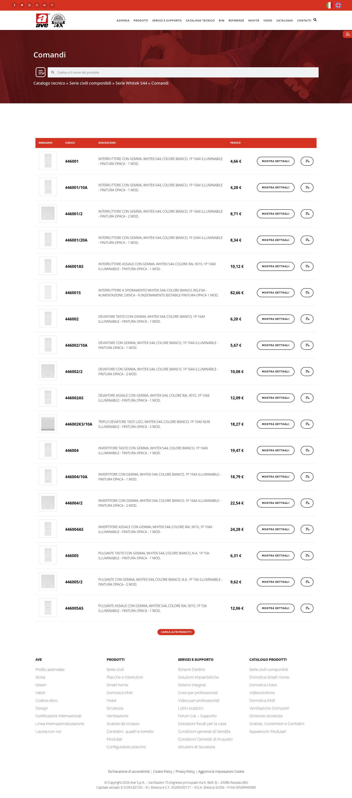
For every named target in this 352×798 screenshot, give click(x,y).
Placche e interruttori (125, 677)
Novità (253, 20)
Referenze (236, 20)
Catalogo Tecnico (200, 20)
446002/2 (73, 371)
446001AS (74, 266)
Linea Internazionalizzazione (59, 723)
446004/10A (76, 476)
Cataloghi (284, 20)
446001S (73, 292)
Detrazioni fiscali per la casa (202, 723)
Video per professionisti (198, 700)
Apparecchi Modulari (267, 731)
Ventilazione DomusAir (269, 708)
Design (41, 708)
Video (267, 20)
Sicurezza (115, 708)
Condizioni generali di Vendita (204, 731)
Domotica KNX (120, 692)
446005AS (74, 608)
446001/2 (73, 213)
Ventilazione (117, 716)
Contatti (304, 20)
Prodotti (141, 20)
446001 (72, 161)
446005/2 (73, 582)
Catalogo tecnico (49, 83)
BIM (221, 20)
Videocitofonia (262, 692)
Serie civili (115, 669)
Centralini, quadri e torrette (130, 731)
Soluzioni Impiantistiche (198, 677)
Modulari (114, 739)
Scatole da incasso (123, 723)
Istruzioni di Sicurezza (196, 747)
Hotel (111, 700)
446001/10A (76, 187)
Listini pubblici (190, 708)
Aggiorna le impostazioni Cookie (221, 771)
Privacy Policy (185, 771)
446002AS (74, 398)
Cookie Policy (162, 771)
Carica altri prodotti (176, 632)
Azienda (123, 20)
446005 (72, 555)
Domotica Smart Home (269, 677)
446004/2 (73, 503)
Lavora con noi (48, 731)
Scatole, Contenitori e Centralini (276, 723)
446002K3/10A (78, 424)
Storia (40, 677)
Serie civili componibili (90, 83)
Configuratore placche (126, 747)
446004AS (74, 529)
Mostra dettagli (275, 161)
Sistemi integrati (192, 685)
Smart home (117, 685)
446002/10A (76, 345)
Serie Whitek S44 (131, 83)
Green (40, 685)
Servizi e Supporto (167, 20)
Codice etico (46, 700)
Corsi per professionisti (198, 692)
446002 (72, 319)
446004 (72, 450)
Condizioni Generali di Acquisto (205, 739)
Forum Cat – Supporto (197, 716)
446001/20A (76, 240)
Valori (40, 692)
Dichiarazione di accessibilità (129, 771)
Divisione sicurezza (265, 716)
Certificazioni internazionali (58, 716)
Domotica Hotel (263, 685)
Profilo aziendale (49, 669)
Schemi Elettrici (191, 669)
